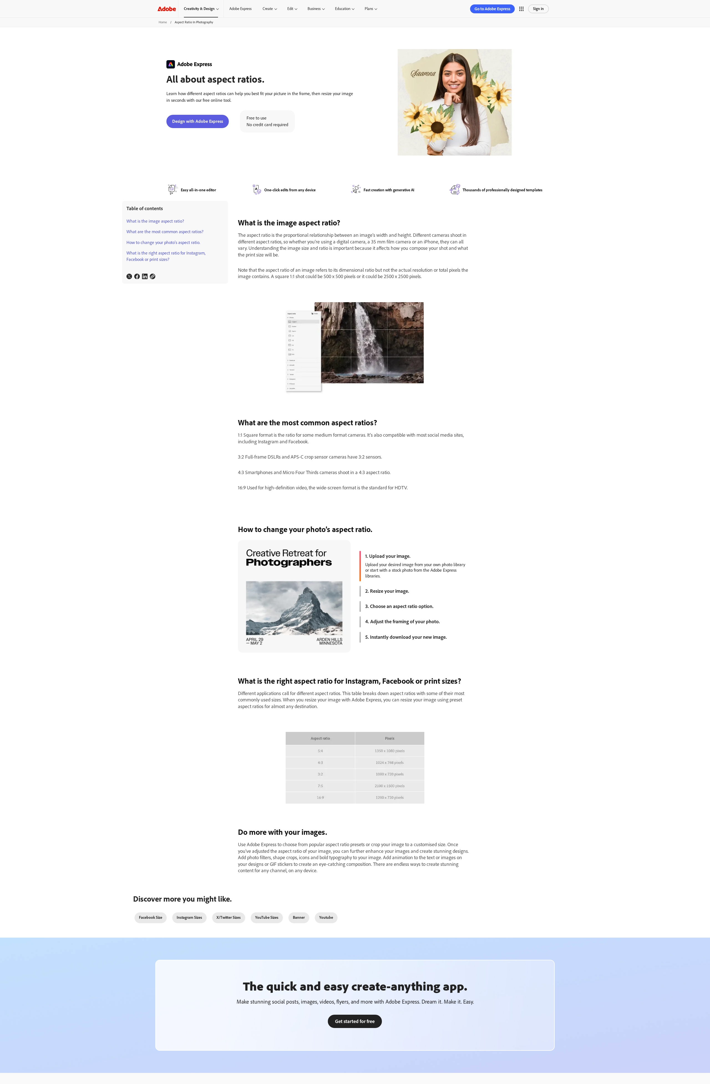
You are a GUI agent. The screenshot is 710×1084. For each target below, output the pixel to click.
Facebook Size (150, 917)
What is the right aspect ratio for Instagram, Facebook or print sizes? (166, 256)
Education (342, 8)
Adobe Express (240, 8)
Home (163, 22)
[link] (129, 276)
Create (268, 8)
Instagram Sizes (189, 917)
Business (314, 8)
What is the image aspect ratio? (155, 221)
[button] (521, 8)
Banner (299, 917)
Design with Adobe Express (197, 121)
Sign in (538, 8)
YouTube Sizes (266, 917)
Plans (369, 8)
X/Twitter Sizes (229, 917)
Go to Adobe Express (492, 8)
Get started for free (355, 1021)
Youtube (326, 917)
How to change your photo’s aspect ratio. (163, 242)
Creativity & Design (199, 8)
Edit (290, 8)
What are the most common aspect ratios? (164, 231)
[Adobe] (166, 8)
